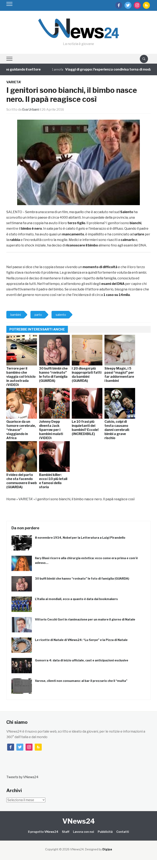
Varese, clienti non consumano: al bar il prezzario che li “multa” (81, 680)
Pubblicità (105, 831)
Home (11, 499)
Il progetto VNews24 (43, 831)
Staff (65, 831)
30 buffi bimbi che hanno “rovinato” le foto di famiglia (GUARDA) (82, 578)
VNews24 (78, 821)
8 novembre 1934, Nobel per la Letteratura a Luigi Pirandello (80, 537)
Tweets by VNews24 (22, 777)
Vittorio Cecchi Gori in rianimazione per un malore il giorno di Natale (85, 619)
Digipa (107, 849)
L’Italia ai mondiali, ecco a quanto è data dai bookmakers (76, 599)
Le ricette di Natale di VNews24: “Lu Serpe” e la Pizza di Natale (81, 640)
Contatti (122, 831)
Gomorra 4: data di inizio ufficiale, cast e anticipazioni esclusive (81, 660)
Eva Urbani (30, 109)
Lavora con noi (83, 831)
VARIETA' (13, 82)
